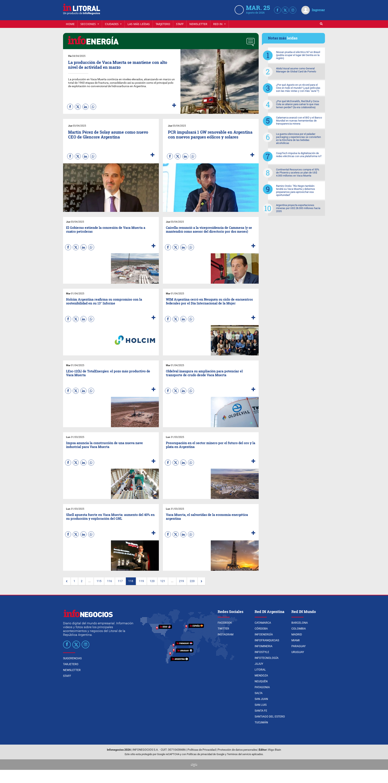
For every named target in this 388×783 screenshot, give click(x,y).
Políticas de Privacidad (202, 749)
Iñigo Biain (274, 749)
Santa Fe (261, 710)
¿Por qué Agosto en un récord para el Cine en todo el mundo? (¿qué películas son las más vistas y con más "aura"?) (298, 87)
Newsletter (198, 24)
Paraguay (298, 646)
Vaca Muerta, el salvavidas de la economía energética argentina (207, 516)
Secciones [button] (88, 24)
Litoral (260, 669)
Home (70, 24)
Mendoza (261, 675)
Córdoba (261, 628)
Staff (179, 24)
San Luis (261, 704)
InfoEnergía (264, 634)
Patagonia (262, 687)
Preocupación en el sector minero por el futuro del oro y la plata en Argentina (210, 445)
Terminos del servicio (239, 754)
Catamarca (263, 622)
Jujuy (259, 663)
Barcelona (299, 622)
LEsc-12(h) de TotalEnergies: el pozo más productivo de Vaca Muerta (108, 373)
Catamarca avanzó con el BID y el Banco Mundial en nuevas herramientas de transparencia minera (299, 120)
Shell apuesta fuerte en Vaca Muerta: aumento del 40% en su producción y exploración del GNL (110, 516)
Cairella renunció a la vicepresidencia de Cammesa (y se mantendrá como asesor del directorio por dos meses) (209, 229)
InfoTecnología (266, 657)
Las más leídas (139, 24)
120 (152, 581)
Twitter (223, 628)
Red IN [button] (218, 24)
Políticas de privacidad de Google (206, 754)
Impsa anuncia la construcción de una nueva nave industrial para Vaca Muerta (104, 445)
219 (181, 581)
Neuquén (261, 681)
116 (109, 581)
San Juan (261, 699)
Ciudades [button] (112, 24)
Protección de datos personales (237, 749)
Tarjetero (163, 24)
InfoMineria (263, 646)
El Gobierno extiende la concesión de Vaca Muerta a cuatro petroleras (105, 229)
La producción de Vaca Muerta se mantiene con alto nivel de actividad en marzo (117, 65)
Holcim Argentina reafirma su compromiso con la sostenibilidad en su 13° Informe (104, 301)
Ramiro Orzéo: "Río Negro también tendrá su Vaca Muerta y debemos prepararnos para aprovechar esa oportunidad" (295, 190)
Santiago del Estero (270, 716)
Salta (259, 693)
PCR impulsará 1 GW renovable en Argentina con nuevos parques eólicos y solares (210, 134)
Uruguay (297, 652)
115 (99, 581)
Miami (295, 640)
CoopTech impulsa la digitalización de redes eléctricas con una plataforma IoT (299, 155)
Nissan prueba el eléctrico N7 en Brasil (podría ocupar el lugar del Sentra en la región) (298, 55)
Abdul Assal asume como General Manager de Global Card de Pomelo (296, 70)
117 (120, 581)
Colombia (298, 628)
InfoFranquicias (267, 640)
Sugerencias (72, 658)
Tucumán (261, 722)
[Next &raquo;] (201, 581)
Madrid (296, 634)
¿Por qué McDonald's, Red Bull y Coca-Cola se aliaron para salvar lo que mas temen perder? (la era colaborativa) (297, 104)
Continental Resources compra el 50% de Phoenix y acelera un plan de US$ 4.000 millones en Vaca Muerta (297, 172)
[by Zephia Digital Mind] (194, 764)
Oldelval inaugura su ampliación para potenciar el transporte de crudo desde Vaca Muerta (204, 373)
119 (141, 581)
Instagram (225, 634)
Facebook (225, 622)
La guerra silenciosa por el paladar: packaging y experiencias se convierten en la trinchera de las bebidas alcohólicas (298, 138)
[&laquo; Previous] (66, 581)
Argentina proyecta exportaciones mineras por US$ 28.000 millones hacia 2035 (298, 208)
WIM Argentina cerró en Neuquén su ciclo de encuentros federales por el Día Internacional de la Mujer (209, 301)
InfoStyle (262, 652)
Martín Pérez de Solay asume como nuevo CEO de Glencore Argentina (108, 134)
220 (192, 581)
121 (162, 581)
